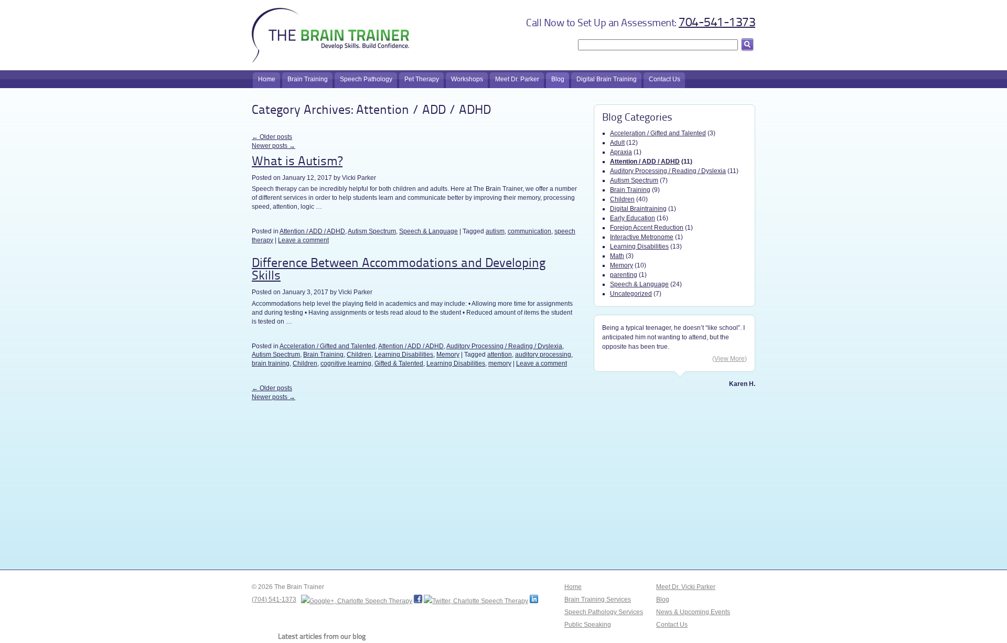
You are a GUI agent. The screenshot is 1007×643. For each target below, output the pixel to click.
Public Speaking (587, 624)
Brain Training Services (597, 599)
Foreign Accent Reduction (646, 227)
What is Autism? (297, 162)
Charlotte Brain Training (330, 31)
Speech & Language (428, 231)
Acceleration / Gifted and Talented (328, 346)
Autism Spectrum (372, 231)
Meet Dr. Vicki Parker (685, 587)
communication (529, 231)
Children (359, 354)
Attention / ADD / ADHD (312, 231)
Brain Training (323, 354)
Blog (662, 599)
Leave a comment (303, 240)
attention (499, 354)
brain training (271, 363)
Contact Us (672, 624)
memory (499, 363)
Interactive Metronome (641, 237)
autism (495, 231)
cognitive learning (345, 363)
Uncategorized (631, 293)
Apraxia (621, 152)
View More (729, 358)
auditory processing (543, 354)
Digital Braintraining (638, 208)
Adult (617, 142)
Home (573, 587)
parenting (623, 274)
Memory (447, 354)
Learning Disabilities (403, 354)
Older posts (272, 137)
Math (617, 256)
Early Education (632, 218)
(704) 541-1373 (274, 599)
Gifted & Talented (398, 363)
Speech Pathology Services (603, 612)
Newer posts (273, 145)
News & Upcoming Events (693, 612)
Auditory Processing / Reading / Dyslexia (504, 346)
